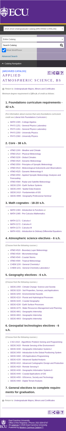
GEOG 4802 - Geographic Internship (26, 315)
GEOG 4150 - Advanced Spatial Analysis (27, 360)
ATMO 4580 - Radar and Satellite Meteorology (30, 182)
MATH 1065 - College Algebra (23, 122)
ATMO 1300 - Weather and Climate (25, 150)
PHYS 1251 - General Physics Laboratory (28, 125)
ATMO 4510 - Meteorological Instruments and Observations (36, 168)
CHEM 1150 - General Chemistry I (25, 264)
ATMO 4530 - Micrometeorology (24, 254)
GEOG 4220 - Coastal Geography (24, 301)
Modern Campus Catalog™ (31, 427)
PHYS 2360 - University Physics (24, 136)
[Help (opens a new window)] (62, 73)
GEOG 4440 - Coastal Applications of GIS (28, 374)
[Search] (61, 45)
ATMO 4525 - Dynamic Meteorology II (26, 171)
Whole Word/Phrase (14, 50)
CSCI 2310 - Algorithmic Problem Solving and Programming (36, 342)
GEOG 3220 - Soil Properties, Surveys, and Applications (34, 290)
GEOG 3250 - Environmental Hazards (26, 294)
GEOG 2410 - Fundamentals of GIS (25, 192)
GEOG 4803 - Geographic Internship (26, 319)
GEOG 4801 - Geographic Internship (26, 312)
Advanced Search (9, 56)
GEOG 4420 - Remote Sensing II (24, 367)
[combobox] (34, 28)
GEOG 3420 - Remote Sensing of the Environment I (32, 345)
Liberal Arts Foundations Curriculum (30, 117)
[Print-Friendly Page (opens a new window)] (57, 73)
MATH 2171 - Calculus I (20, 221)
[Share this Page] (53, 73)
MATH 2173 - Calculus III (21, 228)
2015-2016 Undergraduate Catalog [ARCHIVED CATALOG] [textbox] (30, 29)
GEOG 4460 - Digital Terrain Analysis (26, 381)
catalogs (15, 424)
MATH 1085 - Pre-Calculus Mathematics (27, 214)
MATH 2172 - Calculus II (20, 224)
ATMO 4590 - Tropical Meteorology (25, 261)
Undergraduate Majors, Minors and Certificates (34, 89)
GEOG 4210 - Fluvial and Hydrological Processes (31, 297)
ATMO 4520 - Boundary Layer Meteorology (28, 250)
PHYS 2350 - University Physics (24, 133)
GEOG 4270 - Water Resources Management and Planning (36, 308)
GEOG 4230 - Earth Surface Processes (27, 304)
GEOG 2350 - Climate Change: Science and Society (32, 287)
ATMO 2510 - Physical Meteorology (25, 154)
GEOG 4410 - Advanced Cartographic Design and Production (37, 363)
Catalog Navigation (13, 63)
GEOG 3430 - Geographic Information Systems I (31, 349)
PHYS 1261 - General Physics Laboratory (28, 129)
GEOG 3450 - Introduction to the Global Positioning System (35, 352)
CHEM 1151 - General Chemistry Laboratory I (30, 268)
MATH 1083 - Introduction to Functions (26, 210)
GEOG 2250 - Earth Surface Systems (26, 185)
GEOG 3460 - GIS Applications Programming (29, 356)
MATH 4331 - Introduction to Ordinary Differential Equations (36, 231)
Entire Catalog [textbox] (9, 39)
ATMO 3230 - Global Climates (23, 157)
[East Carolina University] (14, 11)
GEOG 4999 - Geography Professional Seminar (30, 196)
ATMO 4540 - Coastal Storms (22, 257)
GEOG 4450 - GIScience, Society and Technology (31, 377)
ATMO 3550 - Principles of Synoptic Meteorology (31, 164)
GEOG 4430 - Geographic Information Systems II (31, 370)
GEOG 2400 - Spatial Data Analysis (25, 189)
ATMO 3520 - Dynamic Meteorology (25, 161)
